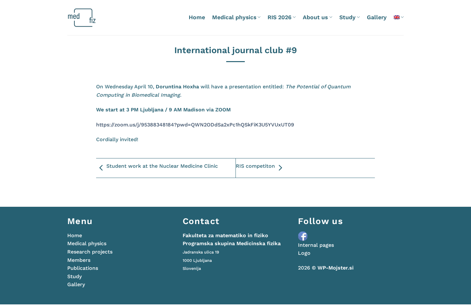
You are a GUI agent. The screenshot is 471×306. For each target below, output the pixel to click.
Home (197, 17)
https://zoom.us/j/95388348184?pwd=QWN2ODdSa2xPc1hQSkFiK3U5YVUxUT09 (195, 125)
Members (78, 260)
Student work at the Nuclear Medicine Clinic (162, 166)
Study (347, 17)
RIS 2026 (280, 17)
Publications (82, 268)
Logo (304, 253)
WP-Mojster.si (336, 268)
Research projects (89, 252)
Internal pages (316, 245)
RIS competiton (255, 166)
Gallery (377, 17)
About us (315, 17)
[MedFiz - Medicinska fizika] (94, 17)
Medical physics (234, 17)
